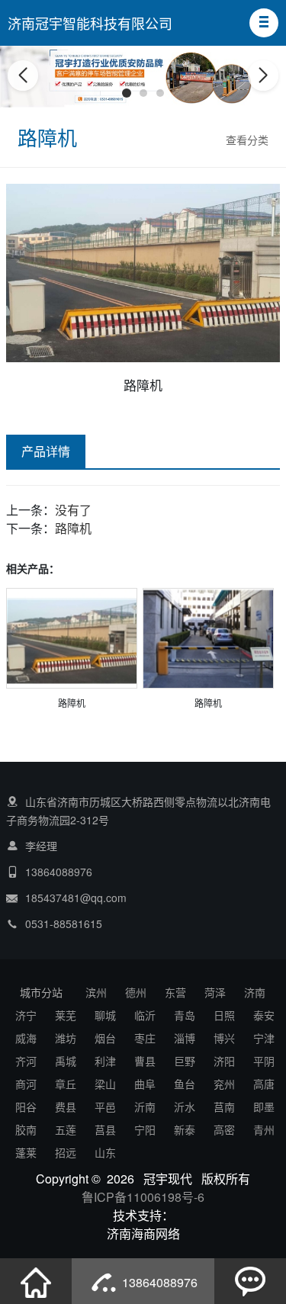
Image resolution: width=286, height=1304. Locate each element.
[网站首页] (36, 1281)
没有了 (73, 510)
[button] (263, 22)
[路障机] (72, 639)
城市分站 (41, 992)
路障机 (73, 528)
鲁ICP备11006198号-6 (143, 1197)
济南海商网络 (143, 1233)
